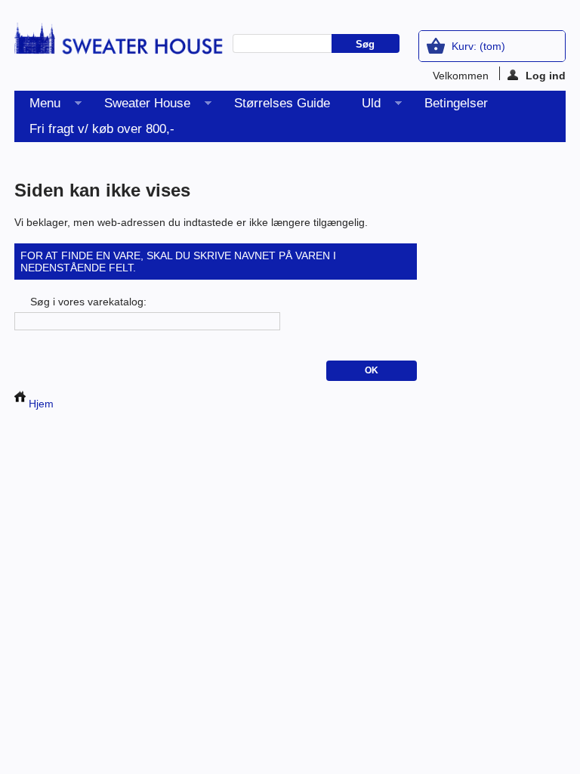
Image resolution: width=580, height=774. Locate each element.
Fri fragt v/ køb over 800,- (101, 129)
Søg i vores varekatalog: (88, 302)
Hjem (40, 404)
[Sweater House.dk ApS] (119, 43)
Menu (37, 106)
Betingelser (456, 103)
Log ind (546, 75)
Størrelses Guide (282, 103)
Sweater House (139, 106)
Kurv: (478, 46)
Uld (364, 106)
